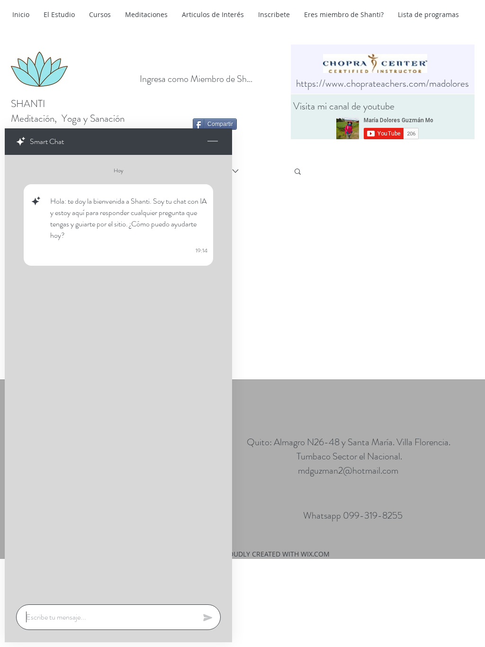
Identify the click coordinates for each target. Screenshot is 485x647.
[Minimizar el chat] (212, 141)
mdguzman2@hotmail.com (348, 470)
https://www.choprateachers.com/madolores (382, 83)
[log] (118, 377)
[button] (297, 172)
